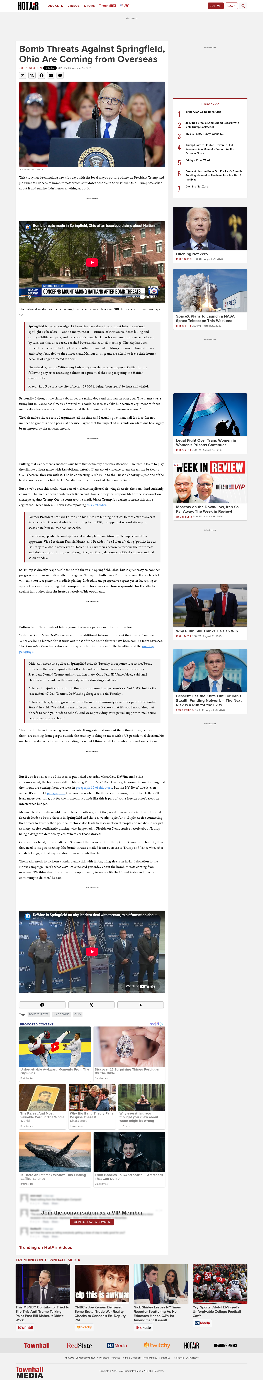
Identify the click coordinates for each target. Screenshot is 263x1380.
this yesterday (96, 504)
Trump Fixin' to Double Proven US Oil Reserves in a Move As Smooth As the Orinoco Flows (210, 149)
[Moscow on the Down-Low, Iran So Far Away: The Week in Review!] (210, 481)
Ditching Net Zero (197, 186)
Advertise (115, 1357)
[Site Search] (243, 6)
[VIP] (125, 6)
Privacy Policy (150, 1357)
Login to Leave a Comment (92, 1222)
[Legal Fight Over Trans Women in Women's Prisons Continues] (210, 414)
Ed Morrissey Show (85, 1357)
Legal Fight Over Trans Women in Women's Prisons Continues (206, 442)
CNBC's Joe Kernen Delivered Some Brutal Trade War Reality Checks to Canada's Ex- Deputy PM (100, 1313)
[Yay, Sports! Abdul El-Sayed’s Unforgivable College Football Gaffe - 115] (220, 1284)
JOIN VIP (215, 6)
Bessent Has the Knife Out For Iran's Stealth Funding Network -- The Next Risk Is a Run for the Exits (214, 175)
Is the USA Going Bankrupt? (203, 112)
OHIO (77, 1014)
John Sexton (30, 68)
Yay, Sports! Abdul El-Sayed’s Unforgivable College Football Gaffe (217, 1311)
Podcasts (54, 6)
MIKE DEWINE (61, 1014)
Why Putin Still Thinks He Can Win (207, 631)
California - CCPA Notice (186, 1357)
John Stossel (184, 259)
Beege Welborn (185, 710)
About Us (69, 1357)
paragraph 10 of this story (94, 787)
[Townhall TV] (108, 6)
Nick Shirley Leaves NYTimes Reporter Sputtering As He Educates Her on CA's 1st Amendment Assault (157, 1313)
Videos (74, 6)
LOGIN (231, 6)
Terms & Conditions (132, 1357)
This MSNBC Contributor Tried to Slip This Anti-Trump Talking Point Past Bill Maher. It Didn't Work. (42, 1313)
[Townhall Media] (29, 1372)
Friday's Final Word (198, 160)
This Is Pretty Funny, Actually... (205, 134)
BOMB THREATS (38, 1014)
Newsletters (103, 1357)
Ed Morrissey (184, 516)
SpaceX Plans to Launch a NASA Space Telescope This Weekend (205, 318)
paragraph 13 (56, 793)
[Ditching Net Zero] (210, 228)
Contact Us (164, 1357)
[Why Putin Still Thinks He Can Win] (210, 605)
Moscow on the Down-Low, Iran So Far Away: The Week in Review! (207, 509)
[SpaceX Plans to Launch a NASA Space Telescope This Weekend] (210, 290)
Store (89, 6)
